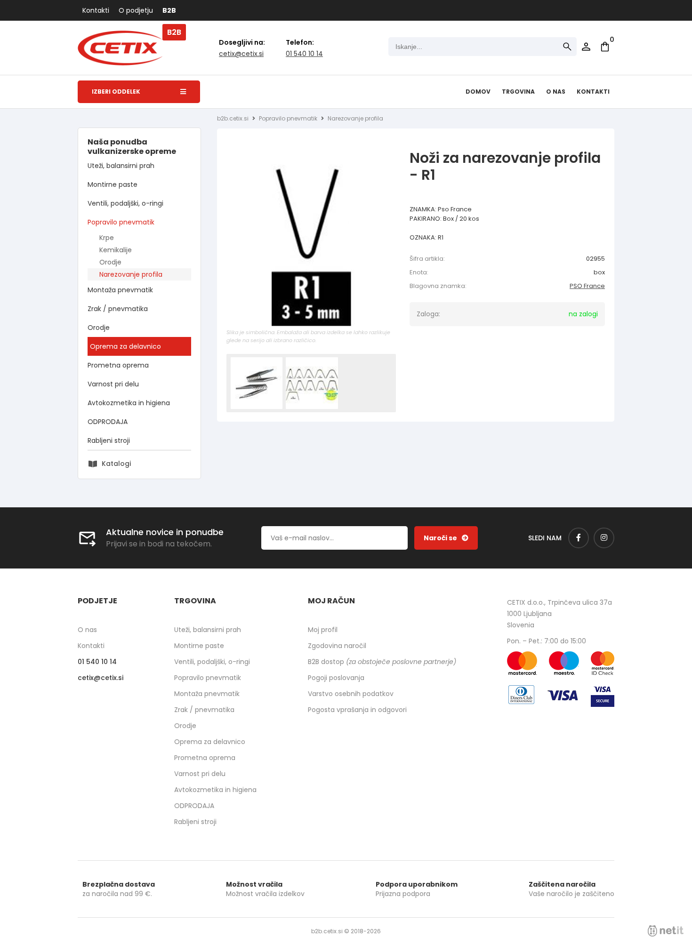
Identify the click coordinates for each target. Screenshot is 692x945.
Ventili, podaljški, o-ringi (125, 203)
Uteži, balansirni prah (121, 165)
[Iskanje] (567, 46)
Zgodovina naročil (337, 645)
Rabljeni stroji (109, 440)
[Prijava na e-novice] (446, 538)
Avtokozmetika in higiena (129, 403)
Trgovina (518, 92)
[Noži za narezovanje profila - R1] (311, 241)
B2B (169, 10)
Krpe (106, 237)
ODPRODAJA (108, 421)
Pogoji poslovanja (336, 677)
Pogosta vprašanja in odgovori (357, 709)
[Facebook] (578, 538)
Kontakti (95, 10)
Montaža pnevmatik (120, 290)
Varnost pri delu (113, 384)
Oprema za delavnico (125, 346)
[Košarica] (604, 46)
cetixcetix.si (241, 53)
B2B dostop (382, 661)
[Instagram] (604, 538)
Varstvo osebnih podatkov (351, 693)
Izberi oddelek (116, 92)
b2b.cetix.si (233, 118)
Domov (478, 92)
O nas (555, 92)
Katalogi (116, 463)
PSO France (587, 285)
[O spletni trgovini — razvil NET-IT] (666, 931)
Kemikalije (115, 250)
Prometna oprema (118, 365)
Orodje (110, 262)
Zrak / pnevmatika (118, 308)
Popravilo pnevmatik (121, 222)
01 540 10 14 (304, 53)
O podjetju (136, 10)
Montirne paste (112, 184)
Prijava (586, 46)
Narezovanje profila (130, 274)
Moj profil (323, 629)
